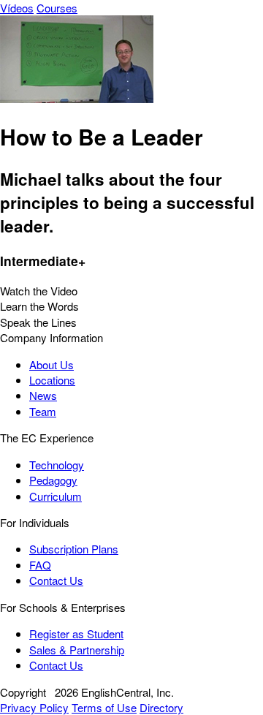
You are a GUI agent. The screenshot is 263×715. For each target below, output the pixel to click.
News (43, 395)
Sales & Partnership (76, 649)
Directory (161, 707)
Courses (57, 7)
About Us (51, 364)
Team (42, 411)
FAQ (40, 564)
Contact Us (56, 580)
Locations (52, 379)
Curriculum (55, 496)
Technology (56, 464)
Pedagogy (53, 480)
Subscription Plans (73, 548)
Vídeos (17, 7)
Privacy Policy (34, 707)
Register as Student (76, 633)
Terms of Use (104, 707)
